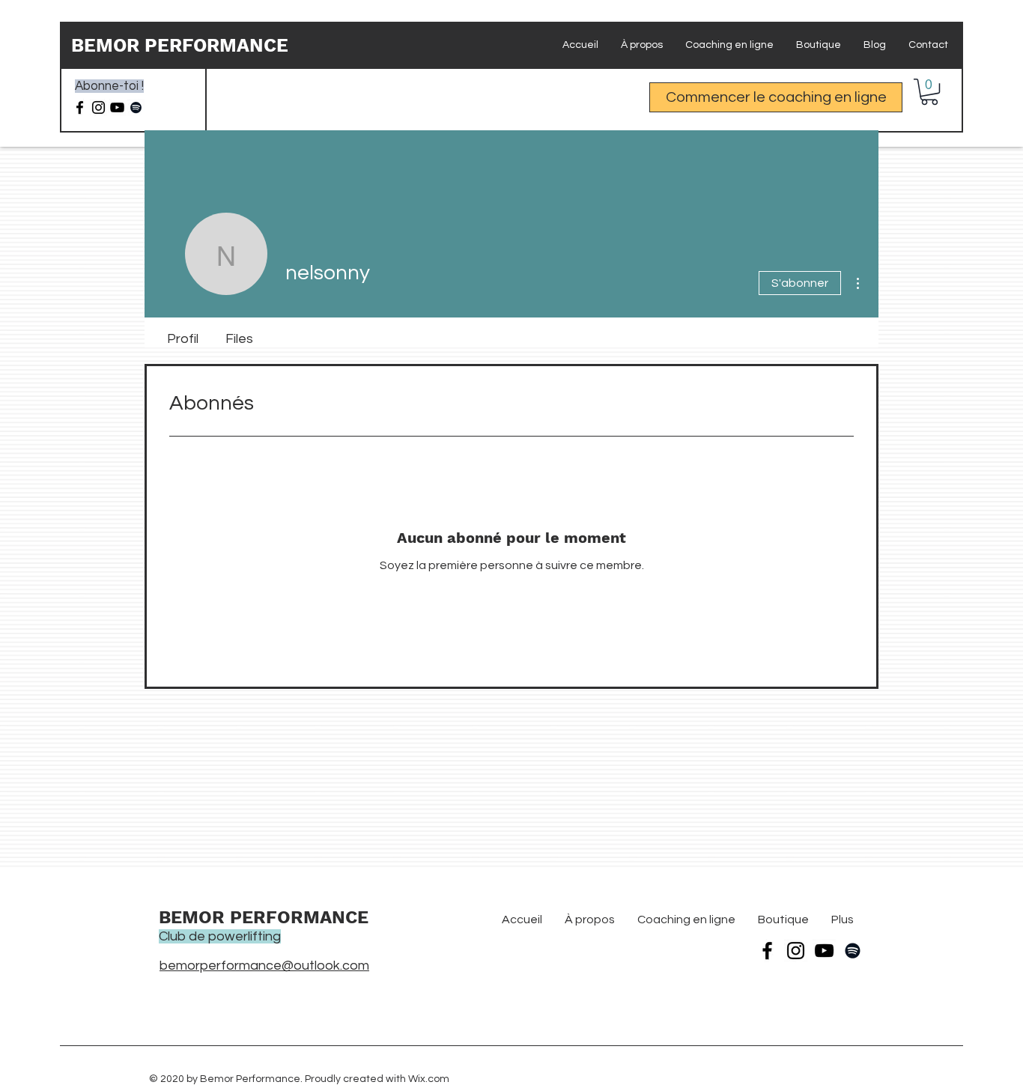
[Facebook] (79, 107)
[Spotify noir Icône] (136, 107)
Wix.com (428, 1079)
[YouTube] (824, 950)
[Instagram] (98, 107)
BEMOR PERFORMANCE (179, 45)
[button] (929, 92)
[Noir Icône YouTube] (117, 107)
